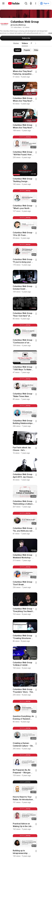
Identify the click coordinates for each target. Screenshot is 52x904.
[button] (35, 43)
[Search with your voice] (30, 3)
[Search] (26, 3)
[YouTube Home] (13, 3)
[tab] (16, 43)
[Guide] (3, 3)
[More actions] (36, 71)
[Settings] (35, 3)
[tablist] (26, 43)
